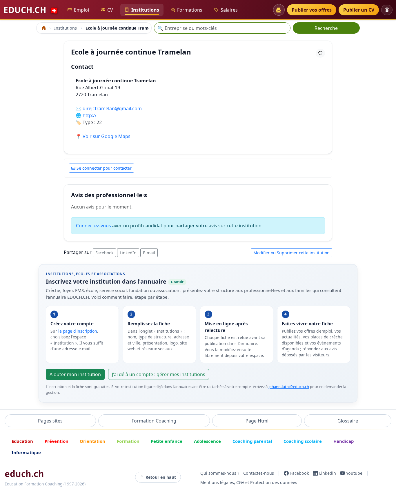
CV (110, 10)
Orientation (92, 441)
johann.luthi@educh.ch (288, 386)
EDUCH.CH (31, 9)
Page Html (257, 421)
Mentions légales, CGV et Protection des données (248, 482)
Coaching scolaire (303, 441)
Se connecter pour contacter (104, 168)
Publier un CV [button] (358, 10)
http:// (90, 115)
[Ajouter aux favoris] (320, 53)
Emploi (81, 10)
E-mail (149, 252)
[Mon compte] (387, 10)
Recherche (326, 28)
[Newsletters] (279, 10)
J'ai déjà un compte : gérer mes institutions (158, 374)
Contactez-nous (258, 473)
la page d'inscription (77, 331)
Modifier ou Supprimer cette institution (291, 252)
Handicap (343, 441)
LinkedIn (128, 252)
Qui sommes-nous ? (219, 473)
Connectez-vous (93, 225)
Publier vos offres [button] (312, 10)
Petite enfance (166, 441)
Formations (189, 10)
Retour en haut (161, 477)
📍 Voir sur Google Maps (103, 136)
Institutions (145, 10)
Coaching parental (252, 441)
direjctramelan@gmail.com (112, 108)
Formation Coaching (154, 421)
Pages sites (50, 421)
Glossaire (347, 421)
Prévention (56, 441)
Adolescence (207, 441)
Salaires (229, 10)
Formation (128, 441)
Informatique (26, 452)
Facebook (104, 252)
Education (22, 441)
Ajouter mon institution (75, 374)
